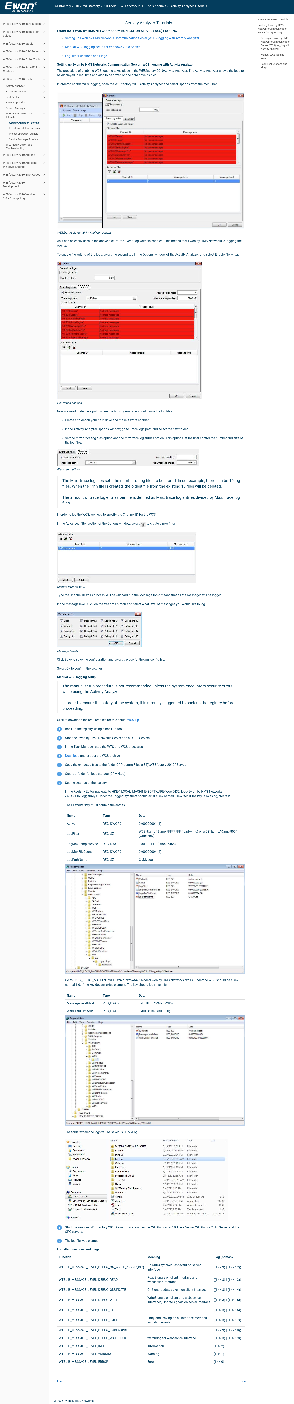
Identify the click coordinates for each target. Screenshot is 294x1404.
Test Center (12, 97)
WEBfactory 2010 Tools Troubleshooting (19, 146)
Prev (59, 1381)
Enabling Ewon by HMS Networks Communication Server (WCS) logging (272, 29)
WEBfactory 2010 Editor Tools (21, 59)
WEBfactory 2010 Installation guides (21, 33)
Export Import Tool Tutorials (24, 128)
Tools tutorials (143, 6)
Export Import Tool (16, 91)
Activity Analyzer (15, 85)
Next (244, 1381)
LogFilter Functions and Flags (86, 56)
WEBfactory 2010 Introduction (22, 23)
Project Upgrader (15, 102)
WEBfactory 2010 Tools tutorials (19, 115)
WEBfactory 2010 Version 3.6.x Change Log (19, 196)
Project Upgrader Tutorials (23, 133)
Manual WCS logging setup (272, 56)
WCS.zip (133, 720)
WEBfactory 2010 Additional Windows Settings (20, 164)
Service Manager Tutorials (23, 139)
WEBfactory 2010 (66, 6)
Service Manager (15, 108)
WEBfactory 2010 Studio (18, 43)
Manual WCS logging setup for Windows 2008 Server (102, 47)
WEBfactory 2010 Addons (19, 154)
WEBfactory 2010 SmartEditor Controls (21, 69)
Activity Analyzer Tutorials (24, 122)
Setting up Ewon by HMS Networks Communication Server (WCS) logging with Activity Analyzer (275, 44)
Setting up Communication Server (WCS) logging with (132, 38)
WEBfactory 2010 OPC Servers (22, 51)
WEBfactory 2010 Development (14, 184)
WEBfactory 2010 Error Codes (21, 174)
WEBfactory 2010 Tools (17, 79)
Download (72, 756)
